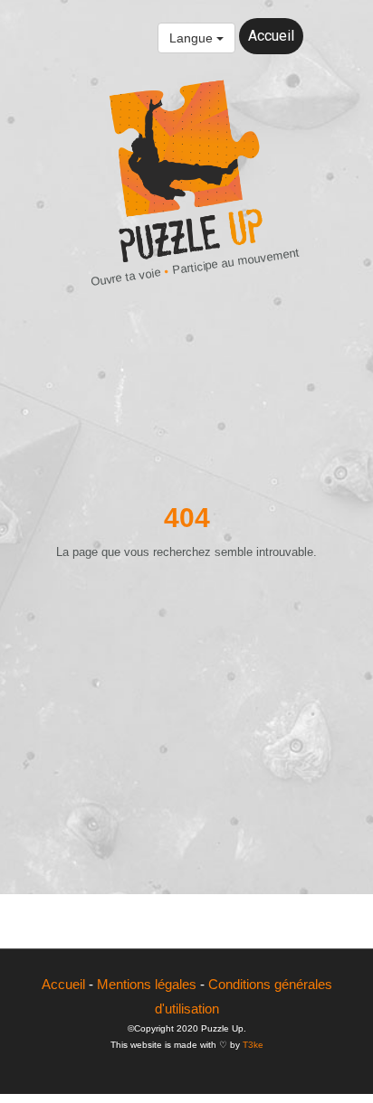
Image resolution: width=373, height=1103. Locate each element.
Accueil (271, 35)
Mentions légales (146, 984)
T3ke (253, 1045)
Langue (192, 38)
